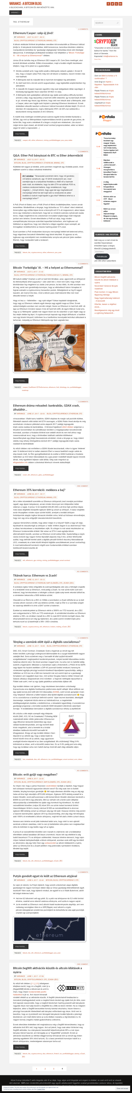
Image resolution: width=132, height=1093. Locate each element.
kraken (53, 626)
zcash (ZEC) (69, 583)
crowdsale (29, 759)
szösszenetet (50, 842)
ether (33, 140)
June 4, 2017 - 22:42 (35, 880)
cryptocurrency (27, 40)
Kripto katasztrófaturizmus (104, 92)
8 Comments (83, 264)
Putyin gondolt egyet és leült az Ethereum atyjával (45, 876)
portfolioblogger (54, 140)
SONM (56, 691)
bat (24, 759)
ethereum (39, 140)
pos (62, 140)
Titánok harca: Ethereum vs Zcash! (35, 575)
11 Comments (83, 638)
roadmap (25, 390)
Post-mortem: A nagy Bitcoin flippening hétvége (106, 293)
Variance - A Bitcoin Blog (25, 3)
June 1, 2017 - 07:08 (35, 976)
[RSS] (116, 4)
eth (29, 140)
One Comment (82, 486)
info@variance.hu (110, 56)
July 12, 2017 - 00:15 (35, 159)
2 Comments (83, 872)
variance (21, 37)
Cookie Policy (41, 1089)
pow (66, 140)
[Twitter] (112, 4)
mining (49, 40)
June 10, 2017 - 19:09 (36, 646)
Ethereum (40, 40)
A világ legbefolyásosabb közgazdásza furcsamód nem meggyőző (110, 187)
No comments (82, 571)
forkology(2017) (54, 275)
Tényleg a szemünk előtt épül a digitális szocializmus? (46, 642)
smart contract (65, 560)
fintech (56, 1053)
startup (76, 1053)
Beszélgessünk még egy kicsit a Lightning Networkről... (107, 311)
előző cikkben (67, 426)
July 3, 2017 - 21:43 (35, 271)
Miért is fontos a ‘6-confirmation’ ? (106, 77)
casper (25, 140)
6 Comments (83, 29)
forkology (63, 387)
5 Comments (83, 151)
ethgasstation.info (20, 462)
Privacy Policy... (98, 59)
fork (57, 387)
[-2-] (37, 983)
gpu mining (38, 560)
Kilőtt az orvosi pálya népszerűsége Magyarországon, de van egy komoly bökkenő (111, 215)
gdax (40, 475)
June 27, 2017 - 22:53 (36, 413)
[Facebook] (108, 4)
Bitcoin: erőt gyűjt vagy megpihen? (35, 774)
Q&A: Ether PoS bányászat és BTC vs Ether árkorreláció (48, 155)
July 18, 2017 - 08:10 (35, 37)
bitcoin (17, 163)
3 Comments (83, 402)
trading (58, 626)
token (80, 759)
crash (25, 475)
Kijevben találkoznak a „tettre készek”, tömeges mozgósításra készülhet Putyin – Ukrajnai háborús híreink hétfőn (111, 168)
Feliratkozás (102, 256)
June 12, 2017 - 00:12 (36, 579)
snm (75, 759)
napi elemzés (52, 583)
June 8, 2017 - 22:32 (35, 778)
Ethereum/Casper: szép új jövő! (33, 33)
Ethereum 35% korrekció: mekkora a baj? (39, 490)
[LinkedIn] (120, 4)
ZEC (69, 626)
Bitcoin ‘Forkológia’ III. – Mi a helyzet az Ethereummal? (48, 268)
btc (29, 252)
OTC (55, 40)
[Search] (118, 23)
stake (70, 140)
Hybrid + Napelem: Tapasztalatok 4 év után (106, 84)
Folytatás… (20, 134)
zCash (64, 626)
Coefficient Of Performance (38, 387)
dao (35, 759)
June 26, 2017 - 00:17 (36, 494)
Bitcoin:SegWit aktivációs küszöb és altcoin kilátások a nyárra (106, 279)
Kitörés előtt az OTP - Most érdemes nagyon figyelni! (110, 200)
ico (68, 387)
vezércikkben (51, 785)
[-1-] (32, 983)
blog (16, 40)
